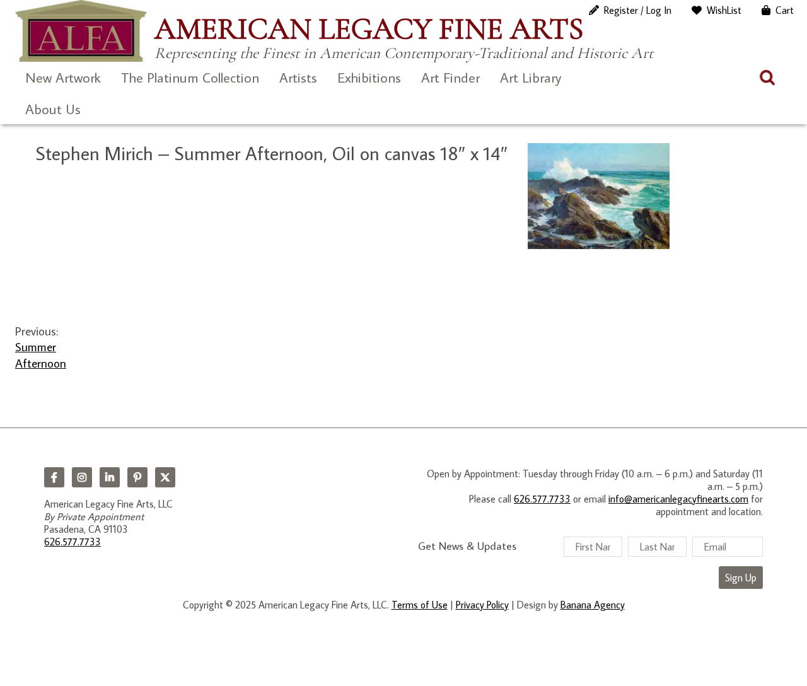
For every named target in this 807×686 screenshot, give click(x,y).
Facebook (54, 477)
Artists (298, 77)
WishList (724, 10)
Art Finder (450, 77)
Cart (784, 10)
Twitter (165, 477)
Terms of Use (420, 604)
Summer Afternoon (40, 354)
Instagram (82, 477)
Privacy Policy (482, 604)
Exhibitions (369, 77)
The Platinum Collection (190, 77)
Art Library (530, 77)
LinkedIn (110, 477)
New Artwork (63, 77)
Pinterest (137, 477)
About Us (53, 109)
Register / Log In (637, 10)
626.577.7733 (72, 541)
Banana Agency (592, 604)
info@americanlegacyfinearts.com (678, 498)
